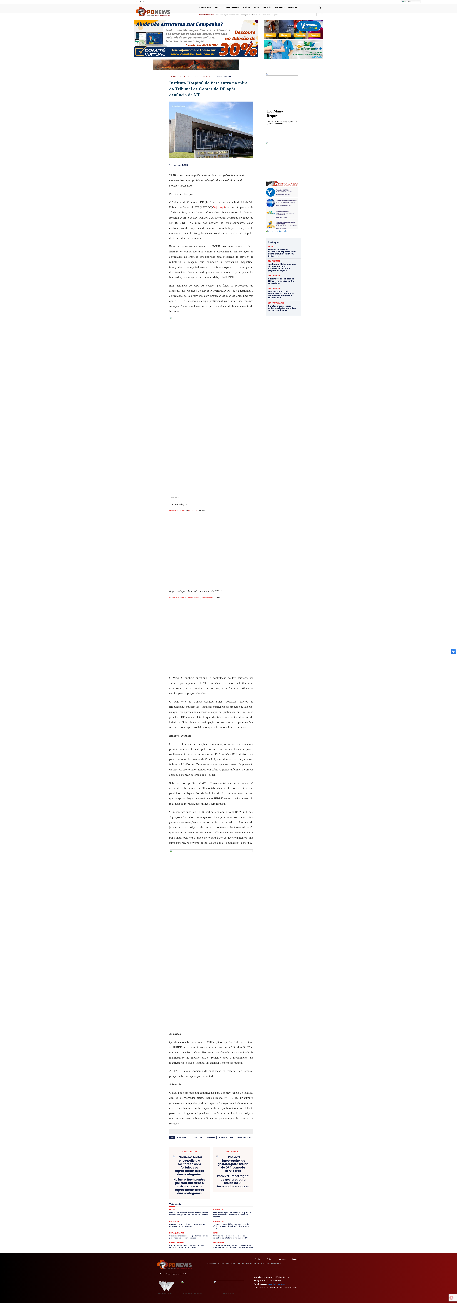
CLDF (241, 1187)
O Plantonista (230, 1204)
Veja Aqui (219, 207)
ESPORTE (212, 1198)
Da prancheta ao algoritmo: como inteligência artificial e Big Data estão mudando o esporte (233, 1246)
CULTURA (213, 1192)
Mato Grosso (232, 1202)
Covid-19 (181, 1192)
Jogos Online (179, 1202)
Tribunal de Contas (243, 1137)
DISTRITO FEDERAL (202, 76)
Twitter (258, 1259)
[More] (250, 165)
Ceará (223, 1187)
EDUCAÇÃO (216, 1196)
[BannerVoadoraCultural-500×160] (293, 29)
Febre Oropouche (197, 1200)
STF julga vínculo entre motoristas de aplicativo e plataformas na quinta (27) (230, 1237)
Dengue (241, 1192)
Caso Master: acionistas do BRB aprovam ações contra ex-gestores (187, 1225)
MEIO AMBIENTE (177, 1204)
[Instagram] (315, 1)
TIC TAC (226, 1213)
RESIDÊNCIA (213, 1209)
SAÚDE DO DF (236, 1211)
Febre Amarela (184, 1200)
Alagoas (190, 1187)
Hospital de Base (183, 1137)
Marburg (222, 1202)
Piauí (210, 1207)
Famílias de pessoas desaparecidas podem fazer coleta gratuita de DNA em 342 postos (246, 15)
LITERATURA (202, 1202)
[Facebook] (312, 1)
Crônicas (204, 1192)
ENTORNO (181, 1198)
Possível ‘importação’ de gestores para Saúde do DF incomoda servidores (233, 1181)
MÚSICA (219, 1204)
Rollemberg (210, 1137)
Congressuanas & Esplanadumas (221, 1189)
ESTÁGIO (221, 1198)
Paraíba (184, 1207)
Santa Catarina (185, 1211)
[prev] (317, 14)
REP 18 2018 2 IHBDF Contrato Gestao (184, 597)
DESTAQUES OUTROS (186, 1196)
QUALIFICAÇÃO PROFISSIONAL (195, 1209)
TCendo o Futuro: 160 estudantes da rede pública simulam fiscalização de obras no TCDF (231, 1226)
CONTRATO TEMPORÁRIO (244, 1189)
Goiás (216, 1200)
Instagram (282, 1259)
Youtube (269, 1259)
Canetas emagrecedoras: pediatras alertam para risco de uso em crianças (188, 1237)
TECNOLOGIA (216, 1213)
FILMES (208, 1200)
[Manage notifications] (451, 1298)
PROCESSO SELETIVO (231, 1207)
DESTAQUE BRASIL (184, 1194)
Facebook (295, 1259)
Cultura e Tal (224, 1192)
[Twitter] (253, 1259)
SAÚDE (172, 76)
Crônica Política (192, 1192)
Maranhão (212, 1202)
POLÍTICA (218, 1207)
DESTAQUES (184, 76)
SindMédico (222, 1137)
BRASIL (215, 1187)
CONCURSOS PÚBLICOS (199, 1189)
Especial (190, 1198)
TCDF (231, 1137)
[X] (318, 1)
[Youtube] (321, 1)
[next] (321, 14)
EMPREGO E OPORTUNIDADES (243, 1196)
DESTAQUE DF (198, 1194)
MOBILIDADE (202, 1204)
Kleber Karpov (193, 510)
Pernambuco (201, 1207)
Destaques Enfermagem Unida (243, 1194)
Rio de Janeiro (225, 1209)
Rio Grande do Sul (239, 1209)
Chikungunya (232, 1187)
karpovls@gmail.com (276, 1284)
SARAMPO (206, 1211)
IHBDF (195, 1137)
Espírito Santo (201, 1198)
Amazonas (200, 1187)
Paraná (191, 1207)
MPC (201, 1137)
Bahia (208, 1187)
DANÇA (233, 1192)
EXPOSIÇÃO (240, 1198)
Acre (183, 1187)
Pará (177, 1207)
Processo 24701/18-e (177, 510)
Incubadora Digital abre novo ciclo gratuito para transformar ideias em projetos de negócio (282, 267)
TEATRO (206, 1213)
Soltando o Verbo (185, 1213)
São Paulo (196, 1211)
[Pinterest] (239, 165)
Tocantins (235, 1213)
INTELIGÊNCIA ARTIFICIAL (230, 1200)
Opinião (240, 1204)
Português (407, 1)
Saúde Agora (224, 1211)
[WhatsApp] (245, 165)
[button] (319, 7)
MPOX (212, 1204)
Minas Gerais (190, 1204)
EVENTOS (230, 1198)
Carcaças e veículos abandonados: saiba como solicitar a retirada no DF (187, 1246)
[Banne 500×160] (293, 49)
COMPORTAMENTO (181, 1189)
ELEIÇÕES (226, 1196)
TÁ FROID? (197, 1213)
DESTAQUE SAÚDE (212, 1194)
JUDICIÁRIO (191, 1202)
